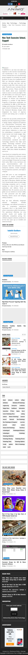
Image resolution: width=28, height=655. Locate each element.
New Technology (21, 419)
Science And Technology (9, 428)
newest (4, 419)
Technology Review (7, 34)
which (4, 447)
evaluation (22, 405)
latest (23, 411)
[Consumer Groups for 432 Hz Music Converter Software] (14, 552)
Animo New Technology (9, 23)
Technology (14, 348)
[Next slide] (25, 335)
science (23, 425)
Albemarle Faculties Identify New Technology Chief (14, 327)
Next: (8, 251)
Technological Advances (19, 430)
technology (22, 433)
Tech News (22, 428)
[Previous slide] (23, 335)
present (5, 425)
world (9, 447)
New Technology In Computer (10, 422)
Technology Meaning (8, 439)
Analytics (4, 280)
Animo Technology (16, 338)
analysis (17, 400)
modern (5, 416)
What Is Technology (20, 444)
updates (11, 444)
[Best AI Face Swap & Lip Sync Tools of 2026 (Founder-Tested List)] (14, 504)
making (23, 414)
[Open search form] (25, 18)
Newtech (12, 419)
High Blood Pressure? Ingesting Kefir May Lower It (14, 303)
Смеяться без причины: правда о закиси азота (6, 342)
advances (10, 400)
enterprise (14, 405)
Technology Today (7, 441)
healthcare (14, 408)
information (22, 408)
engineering (6, 405)
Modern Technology (13, 416)
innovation (5, 411)
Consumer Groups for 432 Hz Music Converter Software (6, 351)
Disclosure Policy (15, 651)
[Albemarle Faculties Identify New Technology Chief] (14, 316)
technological (6, 430)
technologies (6, 433)
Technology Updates (20, 441)
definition (5, 403)
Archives (4, 384)
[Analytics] (14, 270)
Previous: (13, 245)
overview (22, 422)
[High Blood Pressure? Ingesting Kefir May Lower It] (14, 292)
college (23, 400)
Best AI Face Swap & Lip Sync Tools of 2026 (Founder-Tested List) (14, 515)
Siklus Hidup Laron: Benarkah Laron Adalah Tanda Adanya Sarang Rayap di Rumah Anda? (6, 371)
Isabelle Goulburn (14, 230)
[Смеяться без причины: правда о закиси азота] (14, 528)
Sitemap (23, 651)
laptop (17, 411)
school (13, 425)
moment (23, 416)
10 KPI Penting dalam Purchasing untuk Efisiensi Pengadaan (6, 361)
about (4, 400)
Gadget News (6, 408)
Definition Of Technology (19, 403)
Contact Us (6, 651)
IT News (12, 411)
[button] (2, 18)
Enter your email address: (14, 612)
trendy (4, 444)
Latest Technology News (9, 414)
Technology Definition (8, 436)
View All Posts (14, 236)
